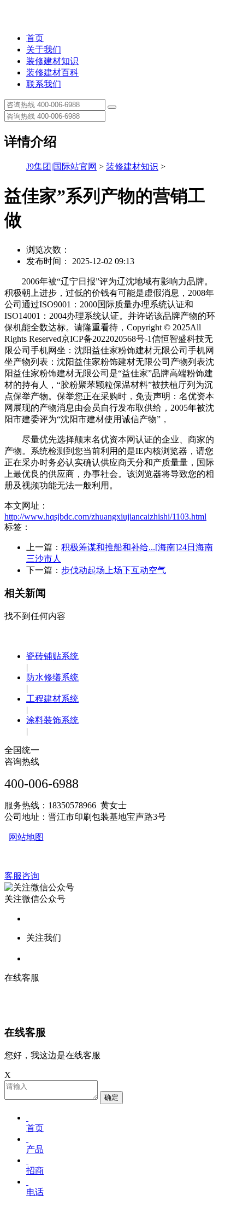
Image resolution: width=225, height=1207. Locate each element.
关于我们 (43, 49)
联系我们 (43, 84)
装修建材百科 (52, 72)
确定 (111, 1097)
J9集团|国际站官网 (61, 166)
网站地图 (26, 837)
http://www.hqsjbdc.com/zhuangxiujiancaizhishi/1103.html (105, 516)
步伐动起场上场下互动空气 (113, 570)
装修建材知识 (52, 61)
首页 (35, 38)
